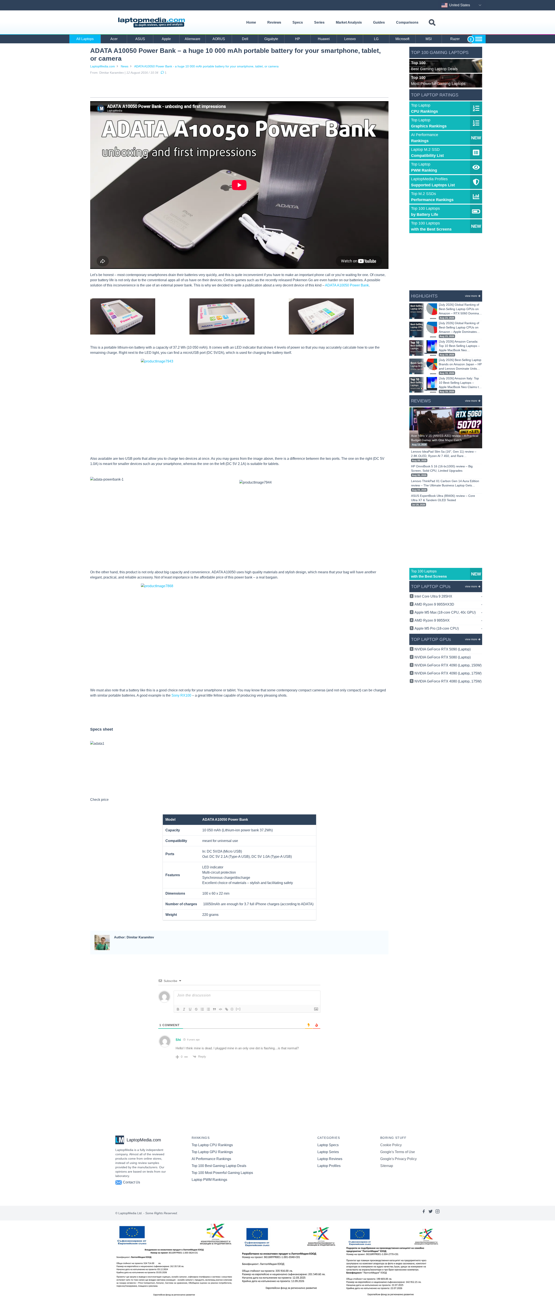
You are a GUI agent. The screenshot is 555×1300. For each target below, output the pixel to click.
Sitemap (386, 1166)
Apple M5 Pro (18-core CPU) (448, 628)
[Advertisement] (239, 87)
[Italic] (184, 1009)
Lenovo (350, 39)
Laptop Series (328, 1152)
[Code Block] (220, 1009)
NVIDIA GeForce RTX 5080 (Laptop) (443, 657)
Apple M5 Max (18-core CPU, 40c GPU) (448, 612)
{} (232, 1009)
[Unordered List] (208, 1009)
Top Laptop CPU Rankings (212, 1145)
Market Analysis (349, 22)
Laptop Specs (328, 1145)
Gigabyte (271, 39)
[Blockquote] (214, 1009)
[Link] (227, 1009)
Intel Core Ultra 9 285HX (448, 596)
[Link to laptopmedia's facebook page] (423, 1213)
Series (319, 22)
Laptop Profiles (329, 1166)
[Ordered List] (202, 1009)
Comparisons (407, 22)
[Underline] (190, 1009)
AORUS (218, 39)
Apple (166, 39)
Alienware (192, 39)
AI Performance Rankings (211, 1159)
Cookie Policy (391, 1145)
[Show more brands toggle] (479, 39)
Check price (99, 799)
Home (251, 22)
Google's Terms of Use (397, 1152)
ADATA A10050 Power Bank (347, 285)
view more (471, 295)
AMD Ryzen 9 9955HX (448, 620)
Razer (455, 39)
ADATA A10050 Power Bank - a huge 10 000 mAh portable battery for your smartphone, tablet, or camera (206, 66)
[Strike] (196, 1009)
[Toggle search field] (432, 22)
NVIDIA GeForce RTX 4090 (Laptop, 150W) (448, 665)
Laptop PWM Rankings (209, 1179)
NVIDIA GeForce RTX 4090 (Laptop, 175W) (448, 673)
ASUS (140, 39)
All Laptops (85, 39)
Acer (114, 39)
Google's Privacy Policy (398, 1159)
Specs (297, 22)
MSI (429, 39)
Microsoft (402, 39)
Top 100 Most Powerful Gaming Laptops (222, 1173)
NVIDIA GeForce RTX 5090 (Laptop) (443, 649)
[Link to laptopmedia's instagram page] (437, 1213)
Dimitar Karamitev (111, 72)
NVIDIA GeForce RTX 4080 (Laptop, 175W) (448, 681)
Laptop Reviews (329, 1159)
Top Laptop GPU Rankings (212, 1152)
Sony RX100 (181, 695)
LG (376, 39)
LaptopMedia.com (102, 66)
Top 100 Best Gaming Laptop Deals (219, 1166)
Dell (245, 39)
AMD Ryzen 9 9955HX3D (448, 604)
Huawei (324, 39)
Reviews (274, 22)
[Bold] (178, 1009)
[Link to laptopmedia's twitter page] (430, 1213)
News (124, 66)
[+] (238, 1009)
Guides (379, 22)
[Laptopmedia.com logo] (152, 22)
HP (297, 39)
